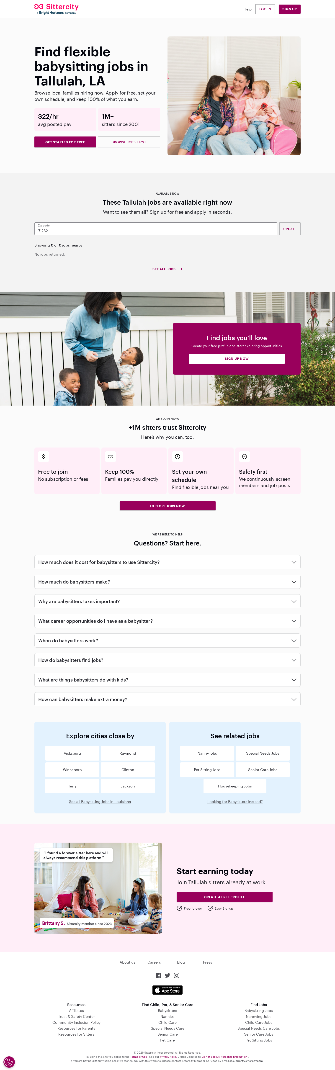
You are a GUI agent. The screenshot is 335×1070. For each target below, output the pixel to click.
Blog (181, 962)
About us (127, 962)
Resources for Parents (76, 1028)
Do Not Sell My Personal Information (224, 1056)
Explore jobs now (167, 506)
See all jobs (164, 269)
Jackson (128, 786)
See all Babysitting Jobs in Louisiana (100, 801)
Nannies (167, 1016)
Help (248, 9)
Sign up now (237, 358)
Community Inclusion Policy (76, 1022)
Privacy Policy (169, 1056)
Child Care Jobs (258, 1022)
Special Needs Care (167, 1028)
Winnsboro (72, 769)
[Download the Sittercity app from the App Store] (167, 990)
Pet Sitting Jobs (207, 769)
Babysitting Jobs (259, 1010)
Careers (154, 962)
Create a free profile (224, 897)
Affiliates (76, 1010)
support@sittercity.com (247, 1060)
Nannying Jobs (258, 1016)
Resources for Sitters (76, 1034)
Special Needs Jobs (262, 753)
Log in (265, 9)
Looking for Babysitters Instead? (235, 801)
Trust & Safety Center (76, 1016)
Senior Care (167, 1034)
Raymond (128, 753)
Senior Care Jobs (262, 769)
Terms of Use (139, 1056)
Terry (72, 786)
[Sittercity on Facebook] (158, 975)
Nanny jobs (207, 753)
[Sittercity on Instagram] (176, 975)
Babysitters (167, 1010)
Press (207, 962)
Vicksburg (72, 753)
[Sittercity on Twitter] (167, 975)
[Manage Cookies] (9, 1062)
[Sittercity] (56, 9)
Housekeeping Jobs (235, 786)
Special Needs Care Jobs (258, 1028)
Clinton (127, 769)
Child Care (167, 1022)
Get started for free (65, 142)
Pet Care (167, 1040)
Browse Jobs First (129, 142)
